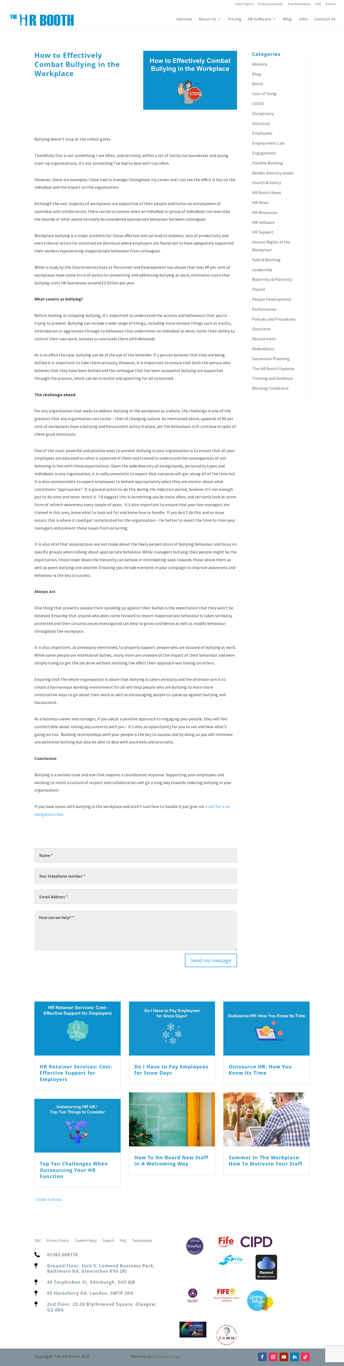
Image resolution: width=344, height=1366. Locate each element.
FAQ (318, 4)
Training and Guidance (272, 378)
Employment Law (268, 143)
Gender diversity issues (272, 173)
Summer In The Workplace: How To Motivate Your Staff (265, 1160)
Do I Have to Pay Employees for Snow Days (171, 1069)
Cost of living (264, 93)
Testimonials (142, 1241)
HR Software (259, 19)
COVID (258, 103)
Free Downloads (299, 4)
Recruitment (264, 338)
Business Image (166, 1356)
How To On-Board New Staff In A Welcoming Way (171, 1160)
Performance (264, 309)
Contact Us (324, 19)
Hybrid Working (266, 259)
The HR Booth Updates (273, 368)
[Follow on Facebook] (262, 1357)
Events (331, 4)
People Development (271, 299)
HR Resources (264, 212)
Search (108, 1241)
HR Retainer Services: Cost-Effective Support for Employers (76, 1072)
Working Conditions (270, 388)
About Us (207, 19)
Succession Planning (271, 358)
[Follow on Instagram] (273, 1357)
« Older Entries (48, 1199)
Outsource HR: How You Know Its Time (260, 1069)
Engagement (264, 153)
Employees (262, 133)
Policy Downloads (270, 4)
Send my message (211, 960)
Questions (261, 328)
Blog (287, 19)
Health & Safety (266, 182)
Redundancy (263, 348)
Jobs (302, 19)
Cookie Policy (86, 1241)
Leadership (262, 269)
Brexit (257, 83)
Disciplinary (263, 113)
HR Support (263, 232)
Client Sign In (244, 4)
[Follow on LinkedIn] (294, 1357)
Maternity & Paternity (272, 279)
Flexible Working (267, 163)
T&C (37, 1241)
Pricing (234, 19)
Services (184, 19)
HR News (260, 202)
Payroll (258, 289)
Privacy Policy (58, 1241)
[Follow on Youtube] (284, 1357)
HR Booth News (266, 192)
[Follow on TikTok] (305, 1357)
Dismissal (261, 123)
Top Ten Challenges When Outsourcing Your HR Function (74, 1169)
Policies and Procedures (274, 319)
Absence (259, 64)
